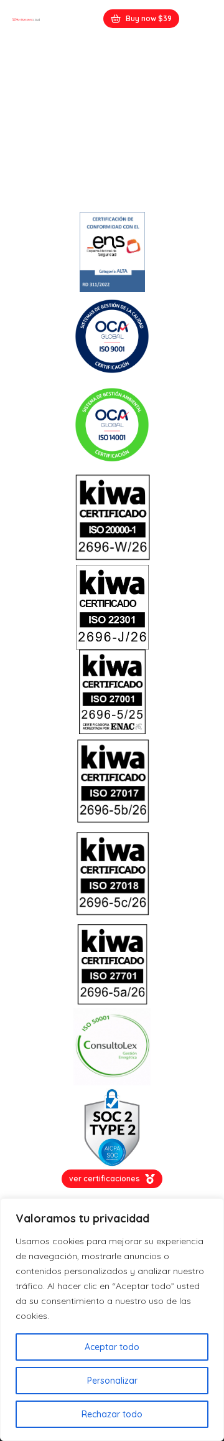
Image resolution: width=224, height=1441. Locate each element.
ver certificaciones (104, 1178)
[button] (202, 18)
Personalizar (112, 1380)
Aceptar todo (112, 1347)
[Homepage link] (26, 19)
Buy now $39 (149, 18)
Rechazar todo (112, 1414)
